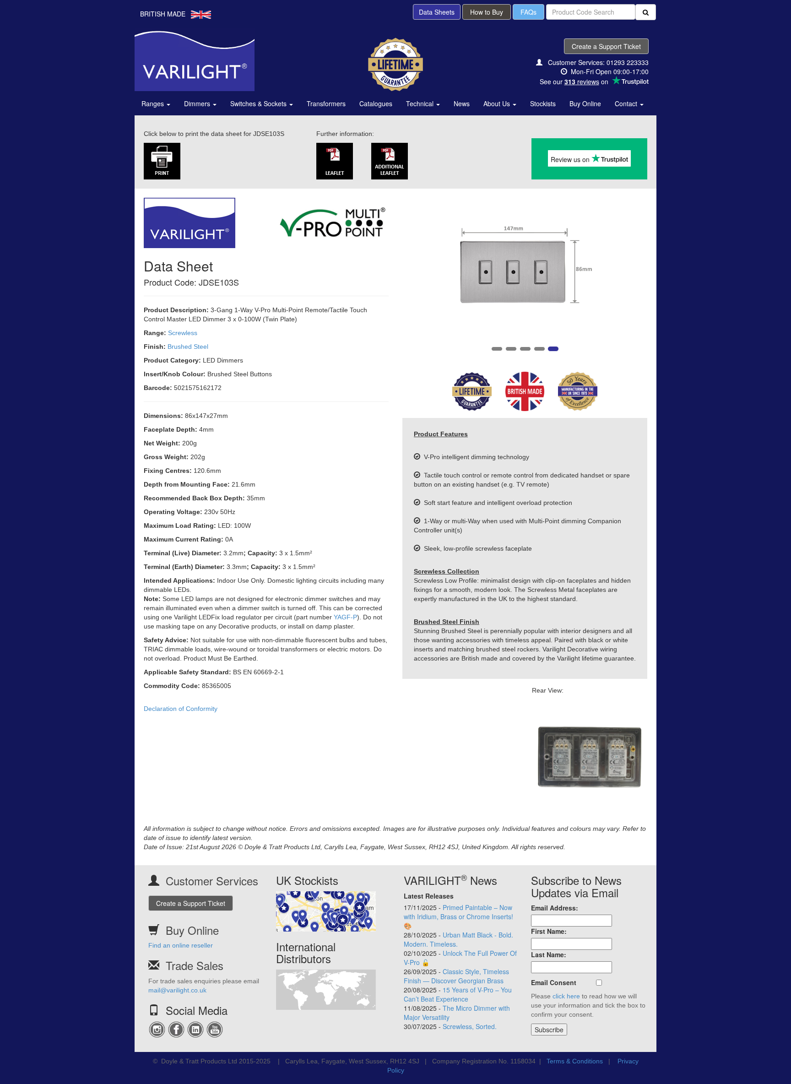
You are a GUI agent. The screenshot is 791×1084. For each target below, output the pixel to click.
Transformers (326, 103)
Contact (627, 103)
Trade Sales (194, 965)
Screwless (182, 332)
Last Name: (548, 954)
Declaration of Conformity (180, 708)
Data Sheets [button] (437, 11)
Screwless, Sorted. (470, 1026)
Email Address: (554, 907)
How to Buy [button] (486, 11)
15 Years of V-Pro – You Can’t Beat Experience (458, 994)
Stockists (543, 103)
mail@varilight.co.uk (177, 990)
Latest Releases (429, 895)
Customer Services (212, 881)
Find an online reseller (180, 945)
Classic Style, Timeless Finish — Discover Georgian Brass (456, 976)
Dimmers (198, 103)
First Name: (549, 931)
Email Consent (553, 982)
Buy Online (585, 103)
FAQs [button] (528, 11)
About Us (497, 103)
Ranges (153, 103)
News (462, 103)
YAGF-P (345, 617)
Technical (420, 103)
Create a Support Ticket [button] (606, 46)
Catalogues (375, 103)
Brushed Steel (188, 346)
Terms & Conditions (575, 1061)
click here (566, 996)
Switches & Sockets (259, 103)
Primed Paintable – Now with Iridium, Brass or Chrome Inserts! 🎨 (458, 916)
